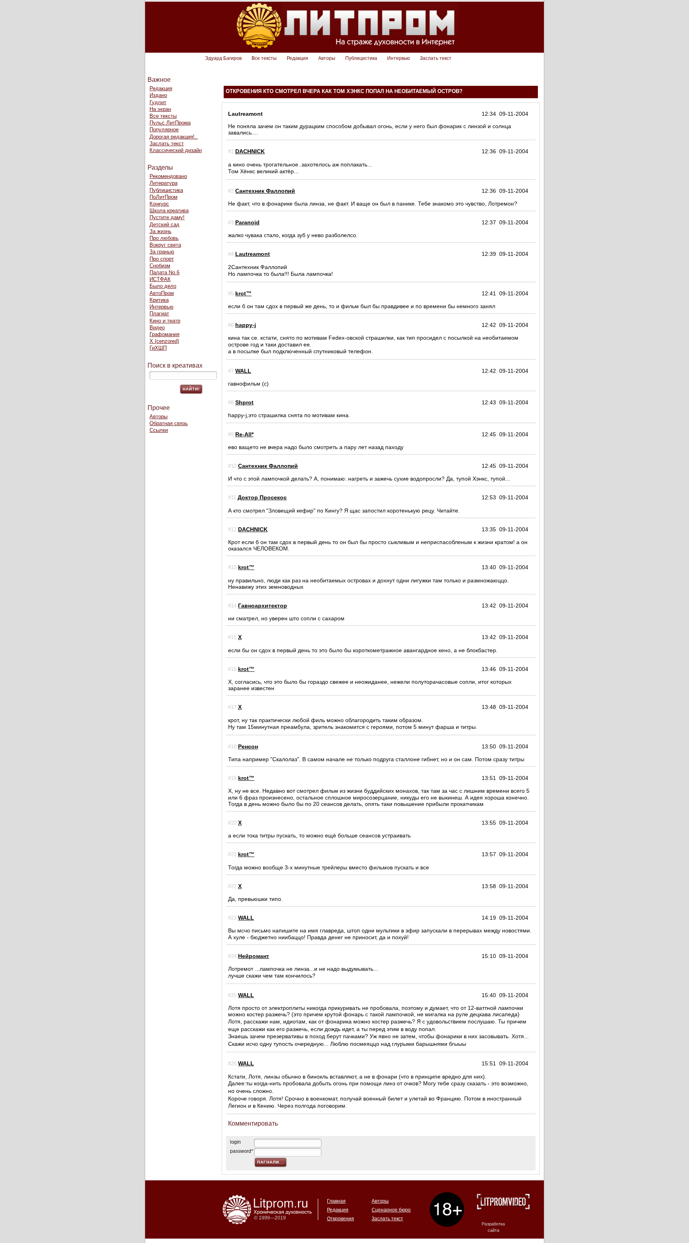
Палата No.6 (164, 272)
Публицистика (361, 58)
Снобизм (160, 266)
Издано (158, 95)
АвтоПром (162, 293)
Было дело (163, 286)
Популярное (164, 130)
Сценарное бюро (391, 1210)
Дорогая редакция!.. (174, 137)
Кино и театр (165, 321)
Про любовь (164, 238)
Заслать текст (435, 58)
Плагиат (159, 314)
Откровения (340, 1218)
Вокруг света (165, 245)
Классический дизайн (176, 150)
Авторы (326, 58)
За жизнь (160, 231)
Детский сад (164, 225)
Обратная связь (169, 423)
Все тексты (264, 58)
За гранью (162, 252)
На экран (160, 109)
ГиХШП (158, 348)
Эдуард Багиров (223, 58)
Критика (159, 300)
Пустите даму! (167, 217)
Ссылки (159, 430)
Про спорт (162, 259)
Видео (157, 328)
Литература (163, 183)
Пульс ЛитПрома (170, 123)
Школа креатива (169, 211)
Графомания (164, 334)
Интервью (398, 58)
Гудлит (158, 102)
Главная (336, 1201)
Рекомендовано (168, 176)
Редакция (297, 58)
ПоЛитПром (163, 197)
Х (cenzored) (164, 341)
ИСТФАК (160, 279)
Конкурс (159, 204)
